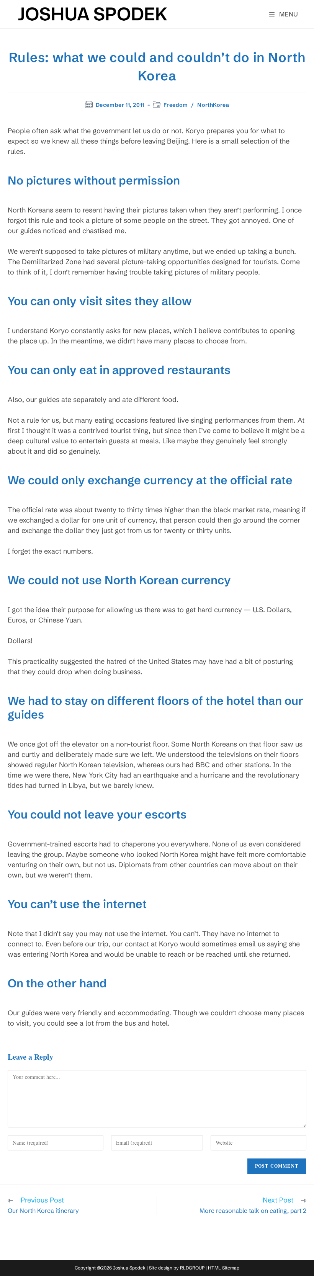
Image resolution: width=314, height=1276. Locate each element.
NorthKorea (213, 104)
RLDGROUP (192, 1268)
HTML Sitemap (223, 1268)
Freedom (176, 104)
